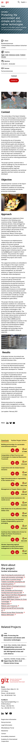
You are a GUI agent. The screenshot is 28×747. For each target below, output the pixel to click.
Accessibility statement (8, 736)
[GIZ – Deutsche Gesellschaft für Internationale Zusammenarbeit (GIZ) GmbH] (7, 2)
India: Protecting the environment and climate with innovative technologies (14, 638)
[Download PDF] (17, 450)
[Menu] (2, 2)
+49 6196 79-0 (10, 706)
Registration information (8, 719)
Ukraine (3, 57)
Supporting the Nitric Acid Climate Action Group (13, 662)
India (6, 55)
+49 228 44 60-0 (10, 693)
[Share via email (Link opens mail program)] (14, 423)
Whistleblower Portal (7, 728)
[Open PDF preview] (12, 450)
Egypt (3, 55)
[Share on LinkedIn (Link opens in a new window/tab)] (7, 423)
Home (3, 6)
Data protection (6, 722)
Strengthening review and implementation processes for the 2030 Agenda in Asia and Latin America (14, 650)
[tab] (5, 441)
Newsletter (4, 731)
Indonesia (12, 55)
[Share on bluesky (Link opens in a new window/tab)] (11, 423)
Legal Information (6, 725)
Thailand (22, 55)
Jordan (17, 55)
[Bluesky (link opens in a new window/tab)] (6, 714)
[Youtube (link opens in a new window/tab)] (10, 714)
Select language (24, 2)
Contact (3, 733)
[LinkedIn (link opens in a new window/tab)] (2, 714)
